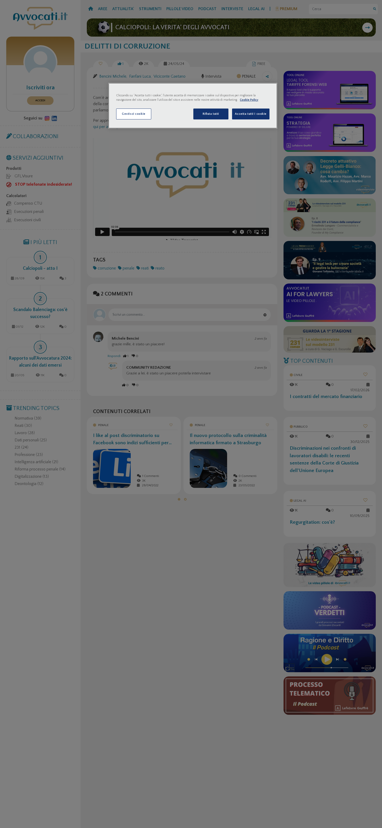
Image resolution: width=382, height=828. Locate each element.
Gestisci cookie (134, 114)
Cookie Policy (249, 100)
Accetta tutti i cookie (251, 114)
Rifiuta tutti (211, 114)
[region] (192, 106)
